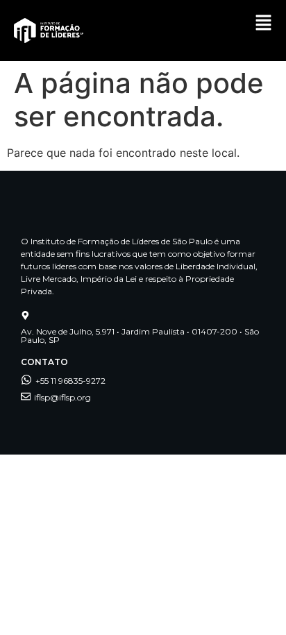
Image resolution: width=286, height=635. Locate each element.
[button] (263, 23)
